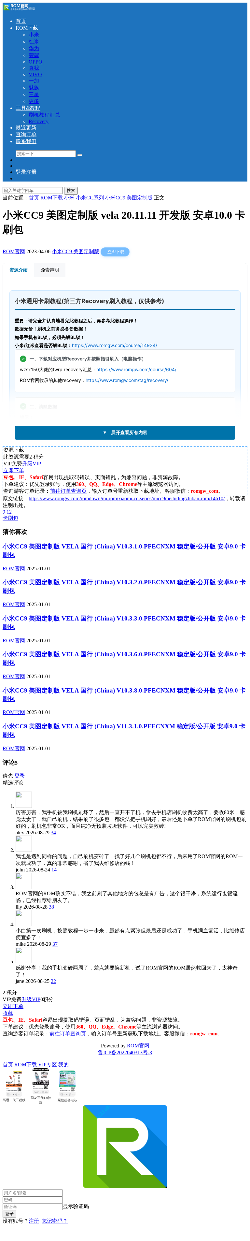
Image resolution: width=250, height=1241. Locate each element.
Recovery (39, 121)
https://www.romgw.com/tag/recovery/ (127, 380)
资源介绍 (18, 269)
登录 (19, 776)
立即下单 (13, 470)
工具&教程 (28, 108)
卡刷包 (10, 518)
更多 (34, 101)
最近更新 (26, 127)
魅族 (34, 87)
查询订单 (26, 134)
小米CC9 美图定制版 (75, 251)
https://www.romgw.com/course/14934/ (114, 345)
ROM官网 (14, 251)
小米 (34, 34)
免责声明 (50, 269)
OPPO (35, 62)
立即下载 (115, 251)
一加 (34, 80)
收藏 (8, 1013)
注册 (34, 1221)
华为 (34, 48)
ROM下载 (27, 28)
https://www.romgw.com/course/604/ (136, 369)
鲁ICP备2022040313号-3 (125, 1052)
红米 (34, 41)
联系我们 (26, 141)
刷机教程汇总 (44, 115)
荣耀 (34, 55)
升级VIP (31, 463)
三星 (34, 94)
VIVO (35, 74)
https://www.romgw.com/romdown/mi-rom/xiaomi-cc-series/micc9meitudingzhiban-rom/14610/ (127, 498)
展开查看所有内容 (125, 432)
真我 (34, 68)
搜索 (71, 190)
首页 (21, 21)
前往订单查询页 (68, 491)
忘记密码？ (55, 1221)
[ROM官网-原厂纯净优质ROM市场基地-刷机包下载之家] (19, 9)
